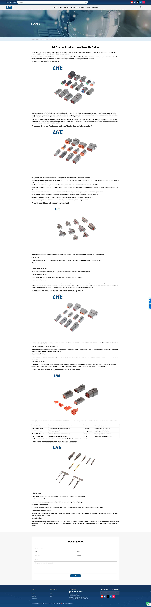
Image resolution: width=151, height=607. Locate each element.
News (51, 593)
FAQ (51, 596)
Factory (33, 591)
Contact (88, 7)
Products (66, 7)
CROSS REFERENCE (11, 2)
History (33, 593)
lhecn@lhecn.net (75, 595)
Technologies (34, 598)
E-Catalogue (95, 7)
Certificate (34, 596)
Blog (51, 591)
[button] (147, 603)
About (59, 7)
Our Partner (34, 595)
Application (73, 7)
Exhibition (52, 595)
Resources (81, 7)
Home (55, 7)
